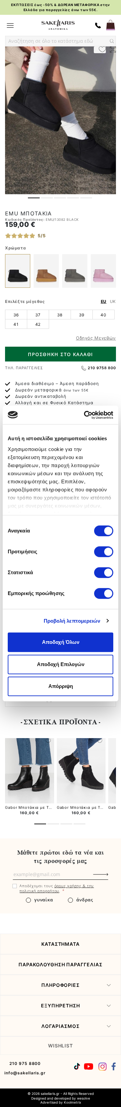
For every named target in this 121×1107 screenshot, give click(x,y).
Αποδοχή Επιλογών (60, 664)
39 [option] (81, 314)
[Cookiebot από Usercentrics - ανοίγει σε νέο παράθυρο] (85, 415)
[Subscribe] (112, 877)
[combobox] (60, 41)
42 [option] (38, 324)
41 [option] (15, 324)
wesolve (83, 1098)
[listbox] (60, 319)
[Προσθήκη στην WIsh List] (48, 741)
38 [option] (60, 314)
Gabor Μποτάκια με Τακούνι (34, 807)
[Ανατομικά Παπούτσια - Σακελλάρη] (58, 25)
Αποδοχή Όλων (60, 642)
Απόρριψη (60, 686)
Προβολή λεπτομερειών (72, 621)
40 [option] (103, 314)
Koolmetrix (72, 1102)
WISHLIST (60, 1045)
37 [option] (38, 314)
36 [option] (16, 314)
